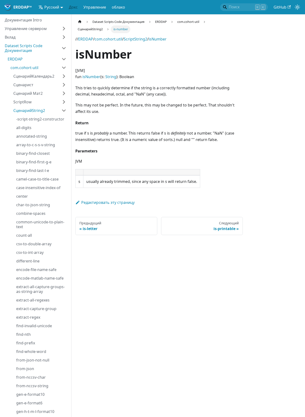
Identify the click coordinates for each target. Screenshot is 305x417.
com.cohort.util (108, 39)
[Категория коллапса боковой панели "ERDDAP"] (64, 59)
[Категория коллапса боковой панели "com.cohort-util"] (64, 67)
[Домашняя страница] (79, 21)
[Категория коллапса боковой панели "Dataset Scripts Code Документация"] (64, 48)
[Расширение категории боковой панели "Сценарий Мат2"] (64, 93)
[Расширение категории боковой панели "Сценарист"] (64, 85)
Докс (73, 7)
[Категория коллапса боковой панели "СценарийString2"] (64, 110)
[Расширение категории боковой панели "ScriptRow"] (64, 102)
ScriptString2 (135, 39)
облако (118, 7)
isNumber (158, 39)
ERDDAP (85, 39)
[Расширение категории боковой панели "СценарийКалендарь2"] (64, 76)
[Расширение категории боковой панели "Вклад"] (64, 37)
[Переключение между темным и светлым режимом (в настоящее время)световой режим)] (297, 7)
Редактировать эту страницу (108, 202)
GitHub (280, 7)
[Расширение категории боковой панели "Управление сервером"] (64, 28)
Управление (94, 7)
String (110, 76)
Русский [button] (51, 7)
